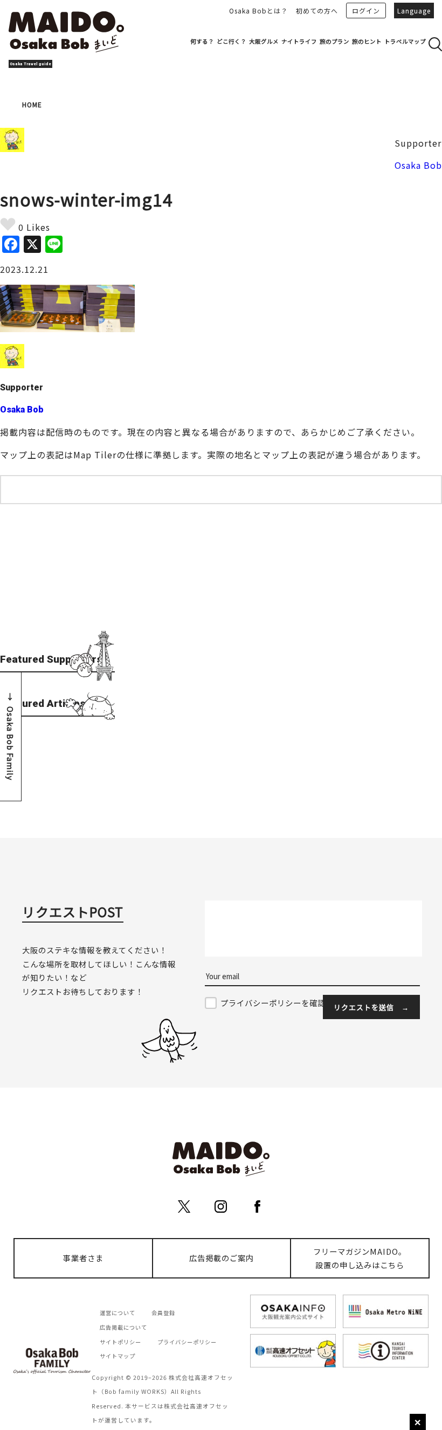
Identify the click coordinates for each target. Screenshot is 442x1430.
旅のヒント (367, 41)
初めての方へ (317, 10)
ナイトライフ (299, 41)
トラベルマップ (405, 41)
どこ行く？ (231, 41)
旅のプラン (334, 41)
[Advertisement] (57, 571)
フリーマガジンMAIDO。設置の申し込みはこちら (359, 1258)
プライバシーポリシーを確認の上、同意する (301, 1002)
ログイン (366, 10)
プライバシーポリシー (187, 1342)
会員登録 (163, 1313)
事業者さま (83, 1257)
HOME (32, 104)
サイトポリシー (120, 1342)
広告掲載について (123, 1327)
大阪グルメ (264, 41)
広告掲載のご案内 (221, 1257)
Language (414, 10)
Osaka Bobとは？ (258, 10)
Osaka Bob (418, 165)
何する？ (202, 41)
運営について (117, 1313)
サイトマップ (117, 1356)
